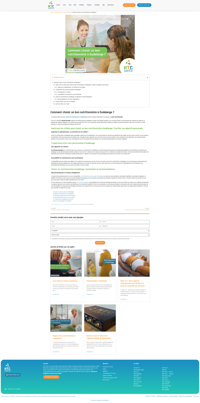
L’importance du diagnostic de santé (63, 199)
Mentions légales (173, 396)
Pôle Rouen (165, 378)
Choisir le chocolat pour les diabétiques (64, 192)
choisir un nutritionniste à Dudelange (76, 117)
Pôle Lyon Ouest (138, 382)
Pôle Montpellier (138, 386)
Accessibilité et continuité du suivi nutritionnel (69, 94)
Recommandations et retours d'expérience (68, 99)
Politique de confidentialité (185, 396)
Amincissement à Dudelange (97, 281)
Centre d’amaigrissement (56, 12)
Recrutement (111, 5)
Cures (64, 5)
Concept (58, 5)
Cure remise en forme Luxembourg (65, 281)
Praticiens (89, 5)
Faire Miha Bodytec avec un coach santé (64, 197)
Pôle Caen (136, 372)
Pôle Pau (164, 369)
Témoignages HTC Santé (109, 373)
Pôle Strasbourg (166, 382)
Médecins (105, 371)
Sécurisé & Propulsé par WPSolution (100, 400)
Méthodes (81, 5)
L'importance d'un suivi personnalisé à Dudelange (68, 89)
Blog (103, 5)
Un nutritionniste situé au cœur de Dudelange (92, 176)
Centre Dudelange (67, 12)
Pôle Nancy (165, 368)
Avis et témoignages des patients (63, 201)
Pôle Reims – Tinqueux (167, 374)
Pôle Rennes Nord (166, 376)
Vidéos (104, 369)
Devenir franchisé (107, 375)
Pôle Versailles (165, 389)
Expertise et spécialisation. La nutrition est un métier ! (71, 87)
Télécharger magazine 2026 (110, 377)
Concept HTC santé (108, 366)
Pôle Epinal (136, 375)
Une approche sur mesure (64, 92)
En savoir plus (56, 294)
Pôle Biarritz (137, 368)
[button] (147, 77)
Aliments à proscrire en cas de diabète (64, 193)
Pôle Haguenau (137, 378)
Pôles (75, 5)
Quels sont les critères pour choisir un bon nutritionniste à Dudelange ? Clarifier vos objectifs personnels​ (82, 85)
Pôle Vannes (165, 387)
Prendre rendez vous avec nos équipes (65, 101)
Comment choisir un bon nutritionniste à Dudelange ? (67, 82)
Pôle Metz (136, 384)
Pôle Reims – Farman (167, 371)
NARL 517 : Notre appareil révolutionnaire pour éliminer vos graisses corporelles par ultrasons (132, 283)
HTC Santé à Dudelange (82, 182)
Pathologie (97, 5)
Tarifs (70, 5)
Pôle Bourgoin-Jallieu (139, 370)
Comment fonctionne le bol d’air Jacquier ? (65, 195)
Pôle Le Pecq (137, 380)
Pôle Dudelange (137, 374)
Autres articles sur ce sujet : (63, 104)
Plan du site (196, 396)
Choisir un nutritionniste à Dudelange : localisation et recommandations (74, 97)
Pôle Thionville (165, 383)
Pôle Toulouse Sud (166, 385)
